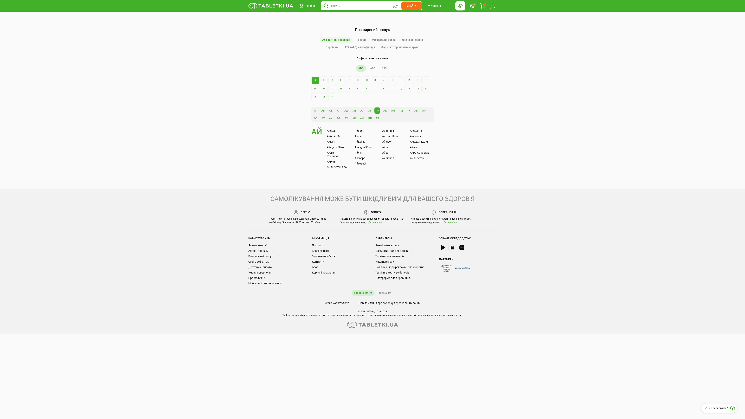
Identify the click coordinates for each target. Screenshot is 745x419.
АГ (338, 110)
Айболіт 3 (416, 130)
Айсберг (360, 158)
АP (377, 118)
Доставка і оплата (260, 267)
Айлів (413, 147)
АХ (346, 118)
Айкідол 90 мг (363, 147)
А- (315, 110)
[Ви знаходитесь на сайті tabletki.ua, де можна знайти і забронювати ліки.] (271, 6)
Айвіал (359, 136)
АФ (338, 118)
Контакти (318, 261)
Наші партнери (384, 261)
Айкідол (387, 141)
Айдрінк (360, 141)
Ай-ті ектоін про (337, 167)
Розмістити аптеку (387, 245)
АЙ (377, 110)
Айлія (358, 152)
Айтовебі (360, 163)
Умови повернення (260, 272)
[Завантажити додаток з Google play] (443, 247)
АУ (331, 118)
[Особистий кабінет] (493, 6)
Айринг (331, 161)
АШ (369, 118)
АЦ (354, 118)
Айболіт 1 (361, 130)
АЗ (362, 110)
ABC (372, 68)
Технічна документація (389, 256)
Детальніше (375, 222)
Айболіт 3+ (333, 136)
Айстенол (388, 158)
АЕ (354, 110)
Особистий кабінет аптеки (392, 250)
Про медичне (256, 278)
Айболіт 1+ (389, 130)
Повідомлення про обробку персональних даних (389, 303)
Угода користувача (337, 303)
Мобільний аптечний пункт (265, 283)
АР (424, 110)
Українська (361, 292)
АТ (323, 118)
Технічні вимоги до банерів (392, 272)
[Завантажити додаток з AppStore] (452, 247)
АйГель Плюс (390, 136)
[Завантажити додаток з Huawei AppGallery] (461, 247)
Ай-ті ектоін (417, 158)
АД (346, 110)
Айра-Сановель (420, 152)
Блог (315, 267)
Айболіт (332, 130)
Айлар (386, 147)
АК (385, 110)
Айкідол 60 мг (335, 147)
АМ (401, 110)
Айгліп (331, 141)
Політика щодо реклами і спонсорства (399, 267)
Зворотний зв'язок (324, 256)
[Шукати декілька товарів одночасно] (395, 6)
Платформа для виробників (393, 278)
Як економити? (258, 245)
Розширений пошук (260, 256)
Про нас (317, 245)
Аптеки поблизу (258, 250)
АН (408, 110)
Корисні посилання (324, 272)
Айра (385, 152)
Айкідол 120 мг (419, 141)
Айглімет (415, 136)
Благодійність (321, 250)
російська (385, 292)
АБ (323, 110)
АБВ (361, 68)
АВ (331, 110)
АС (315, 118)
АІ (369, 110)
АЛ (393, 110)
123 (384, 68)
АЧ (362, 118)
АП (416, 110)
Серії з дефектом (258, 261)
